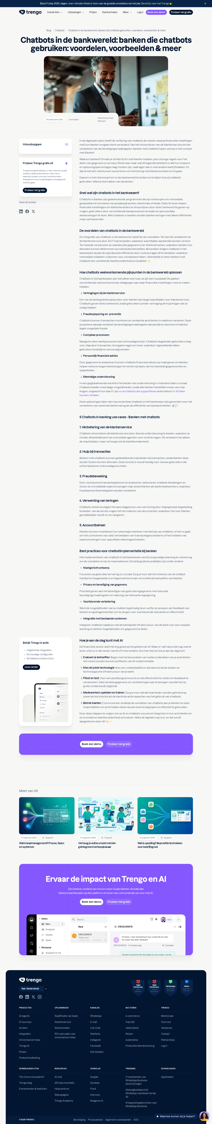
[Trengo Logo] (30, 980)
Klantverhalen (109, 12)
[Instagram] (39, 997)
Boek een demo (156, 12)
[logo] (30, 12)
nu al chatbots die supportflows (138, 391)
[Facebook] (21, 997)
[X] (33, 997)
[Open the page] (106, 3)
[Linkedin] (27, 997)
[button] (54, 12)
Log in (140, 12)
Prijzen (93, 12)
